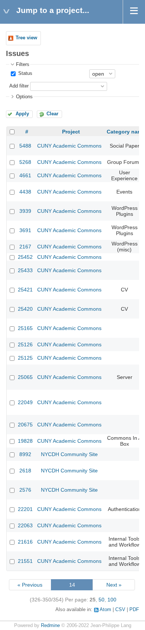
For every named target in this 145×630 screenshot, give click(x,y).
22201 (25, 509)
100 (111, 600)
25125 (25, 358)
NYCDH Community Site (69, 454)
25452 (25, 257)
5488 (25, 146)
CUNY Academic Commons (69, 146)
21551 (25, 561)
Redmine (50, 625)
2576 (25, 490)
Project (71, 132)
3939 (25, 211)
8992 (25, 454)
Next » (114, 585)
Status (24, 73)
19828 (25, 441)
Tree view (26, 37)
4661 (25, 175)
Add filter (19, 86)
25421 (25, 290)
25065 (25, 377)
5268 (25, 162)
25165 (25, 328)
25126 (25, 344)
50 (101, 600)
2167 (25, 247)
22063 (25, 525)
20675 (25, 425)
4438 (25, 192)
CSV (120, 609)
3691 (25, 230)
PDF (134, 609)
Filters (22, 64)
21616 (25, 542)
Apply (22, 113)
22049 (25, 402)
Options (24, 96)
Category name (126, 132)
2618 (25, 471)
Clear (52, 113)
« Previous (29, 585)
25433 (25, 270)
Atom (105, 609)
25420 (25, 309)
